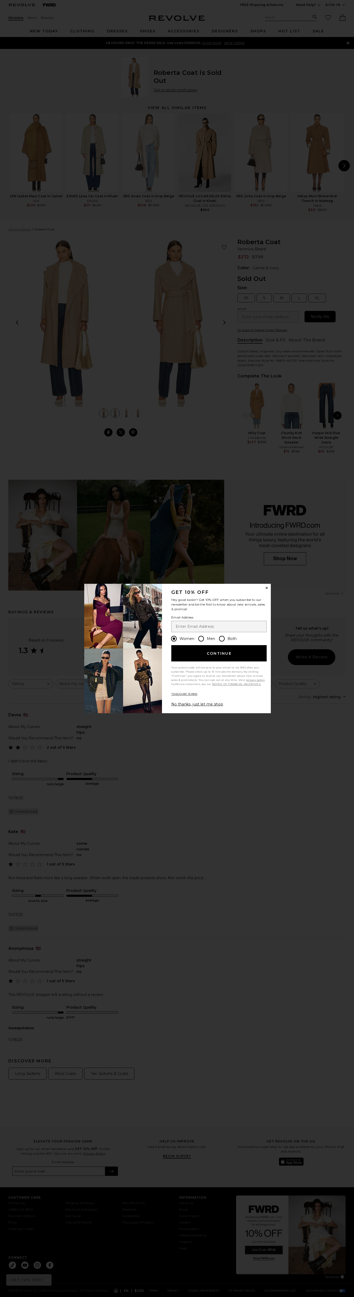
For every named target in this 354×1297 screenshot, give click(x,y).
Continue (219, 653)
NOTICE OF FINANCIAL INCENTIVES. (236, 684)
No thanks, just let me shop (197, 704)
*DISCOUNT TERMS (184, 694)
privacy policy (255, 680)
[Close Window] (267, 588)
